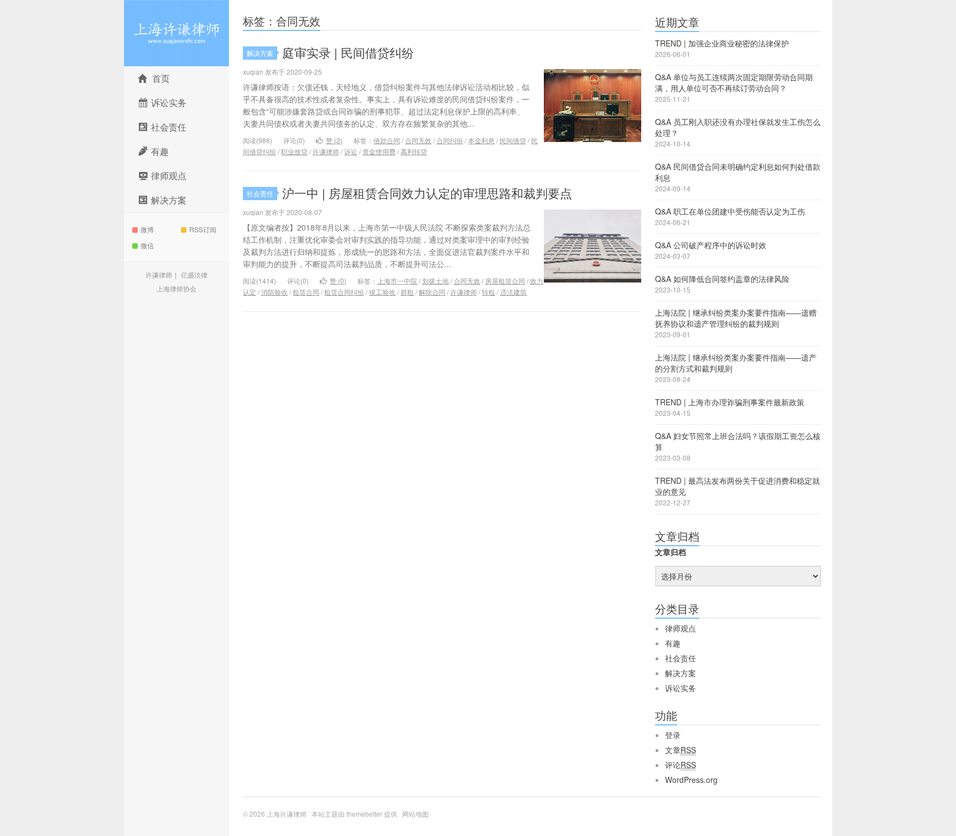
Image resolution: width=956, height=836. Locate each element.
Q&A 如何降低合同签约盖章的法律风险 (722, 278)
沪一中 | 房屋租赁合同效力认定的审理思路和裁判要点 (427, 192)
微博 (147, 229)
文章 (680, 749)
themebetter (364, 813)
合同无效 (418, 140)
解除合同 (432, 291)
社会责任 (260, 193)
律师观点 (680, 628)
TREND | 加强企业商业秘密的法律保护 (722, 43)
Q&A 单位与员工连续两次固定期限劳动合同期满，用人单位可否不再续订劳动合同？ (734, 82)
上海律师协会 (176, 288)
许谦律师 (159, 274)
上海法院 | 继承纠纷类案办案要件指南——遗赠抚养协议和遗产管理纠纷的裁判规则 (736, 318)
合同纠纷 (450, 140)
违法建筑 (513, 291)
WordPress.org (691, 779)
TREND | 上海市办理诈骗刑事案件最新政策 (729, 401)
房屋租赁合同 (505, 280)
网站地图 (415, 813)
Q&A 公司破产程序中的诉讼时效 (710, 244)
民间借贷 (513, 140)
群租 (407, 291)
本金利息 (481, 140)
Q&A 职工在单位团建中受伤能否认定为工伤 (730, 211)
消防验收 (274, 291)
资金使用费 (379, 151)
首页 (161, 78)
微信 (147, 245)
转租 (488, 291)
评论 (680, 764)
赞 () (334, 140)
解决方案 (260, 53)
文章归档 (670, 551)
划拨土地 (435, 280)
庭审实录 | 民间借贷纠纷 (348, 52)
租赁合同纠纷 (344, 291)
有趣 (672, 643)
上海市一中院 (397, 280)
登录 (672, 734)
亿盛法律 (194, 274)
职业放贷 (294, 151)
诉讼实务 (680, 687)
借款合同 (386, 140)
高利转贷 (414, 151)
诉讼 (350, 151)
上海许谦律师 (176, 33)
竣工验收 (382, 291)
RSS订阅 (202, 229)
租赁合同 (306, 291)
